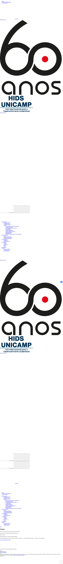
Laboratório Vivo (6, 223)
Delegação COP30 (7, 524)
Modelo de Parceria (7, 241)
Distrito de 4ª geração (7, 222)
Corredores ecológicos (7, 224)
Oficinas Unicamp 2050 (7, 238)
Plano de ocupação (5, 509)
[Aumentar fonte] (7, 11)
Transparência (4, 247)
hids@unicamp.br (8, 539)
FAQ (5, 246)
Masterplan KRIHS (9, 232)
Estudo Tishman (8, 233)
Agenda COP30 (6, 250)
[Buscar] (7, 452)
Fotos (5, 245)
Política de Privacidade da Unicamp (19, 555)
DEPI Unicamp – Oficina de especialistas (12, 226)
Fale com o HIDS (4, 494)
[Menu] (7, 259)
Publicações (6, 244)
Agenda (5, 243)
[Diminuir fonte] (22, 11)
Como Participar (4, 239)
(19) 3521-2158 (2, 539)
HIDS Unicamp (4, 221)
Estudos (5, 225)
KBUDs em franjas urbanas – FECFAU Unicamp (13, 234)
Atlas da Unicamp (9, 229)
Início (1, 526)
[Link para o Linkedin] (22, 220)
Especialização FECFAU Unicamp (11, 502)
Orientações (6, 240)
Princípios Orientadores (7, 236)
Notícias (5, 517)
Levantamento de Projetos (8, 237)
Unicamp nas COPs (7, 249)
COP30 (3, 248)
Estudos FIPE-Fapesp (9, 227)
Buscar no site (11, 212)
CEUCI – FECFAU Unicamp (10, 231)
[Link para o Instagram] (37, 220)
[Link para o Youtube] (52, 220)
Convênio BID (8, 228)
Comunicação (4, 242)
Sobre (3, 1)
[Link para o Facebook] (7, 220)
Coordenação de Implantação (6, 493)
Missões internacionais (9, 230)
